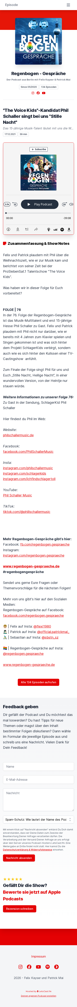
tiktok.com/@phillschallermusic (26, 512)
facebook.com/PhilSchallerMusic (28, 452)
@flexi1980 (42, 626)
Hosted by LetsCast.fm (38, 991)
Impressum (38, 956)
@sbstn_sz (50, 637)
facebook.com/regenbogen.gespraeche (33, 615)
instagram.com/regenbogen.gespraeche (33, 555)
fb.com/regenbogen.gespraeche (45, 544)
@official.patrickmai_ (53, 632)
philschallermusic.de (18, 435)
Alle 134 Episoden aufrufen (38, 682)
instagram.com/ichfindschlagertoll (29, 479)
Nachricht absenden (19, 857)
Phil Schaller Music (17, 495)
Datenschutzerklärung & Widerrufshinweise (27, 849)
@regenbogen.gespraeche (23, 654)
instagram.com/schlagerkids (24, 473)
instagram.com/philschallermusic (28, 468)
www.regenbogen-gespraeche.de (29, 665)
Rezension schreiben (19, 908)
